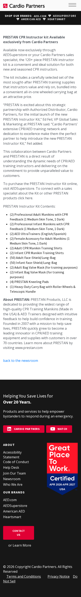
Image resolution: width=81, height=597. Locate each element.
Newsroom (11, 479)
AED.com (40, 16)
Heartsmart (57, 19)
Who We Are (12, 484)
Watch (62, 429)
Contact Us (18, 532)
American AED (31, 19)
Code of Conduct (16, 462)
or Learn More (19, 545)
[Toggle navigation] (73, 5)
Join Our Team (14, 473)
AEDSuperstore (64, 16)
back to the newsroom (20, 360)
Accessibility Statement (12, 454)
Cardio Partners (27, 429)
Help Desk (11, 467)
